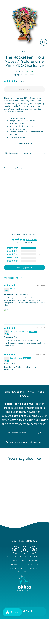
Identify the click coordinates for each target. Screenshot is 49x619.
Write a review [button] (24, 267)
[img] (10, 285)
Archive (23, 561)
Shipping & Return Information (18, 153)
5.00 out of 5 (31, 239)
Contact (15, 561)
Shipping (15, 74)
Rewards (28, 557)
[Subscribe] (39, 433)
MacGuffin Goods (17, 123)
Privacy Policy (16, 564)
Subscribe (38, 557)
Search (9, 557)
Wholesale (33, 561)
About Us (18, 557)
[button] (10, 81)
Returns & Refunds (31, 568)
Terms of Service (24, 572)
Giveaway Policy (31, 564)
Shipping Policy (16, 568)
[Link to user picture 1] (10, 315)
